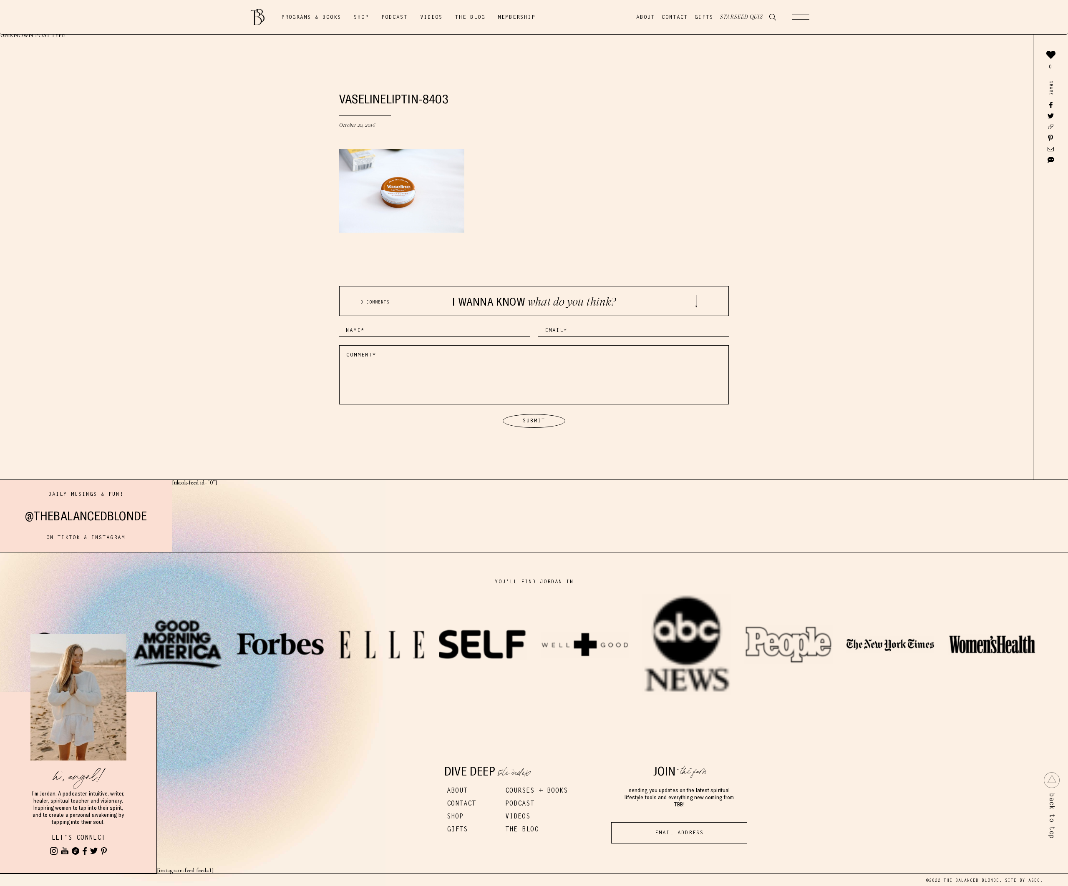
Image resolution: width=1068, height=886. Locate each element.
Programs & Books (311, 17)
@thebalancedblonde (86, 516)
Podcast (394, 17)
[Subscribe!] (64, 851)
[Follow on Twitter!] (94, 851)
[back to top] (1052, 780)
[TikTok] (75, 851)
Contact (675, 17)
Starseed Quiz (741, 17)
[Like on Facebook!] (85, 851)
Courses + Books (536, 790)
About (645, 17)
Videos (431, 17)
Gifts (704, 17)
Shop (361, 17)
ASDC (1034, 880)
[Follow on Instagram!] (54, 851)
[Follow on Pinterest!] (104, 851)
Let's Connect (78, 837)
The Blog (470, 17)
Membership (516, 17)
